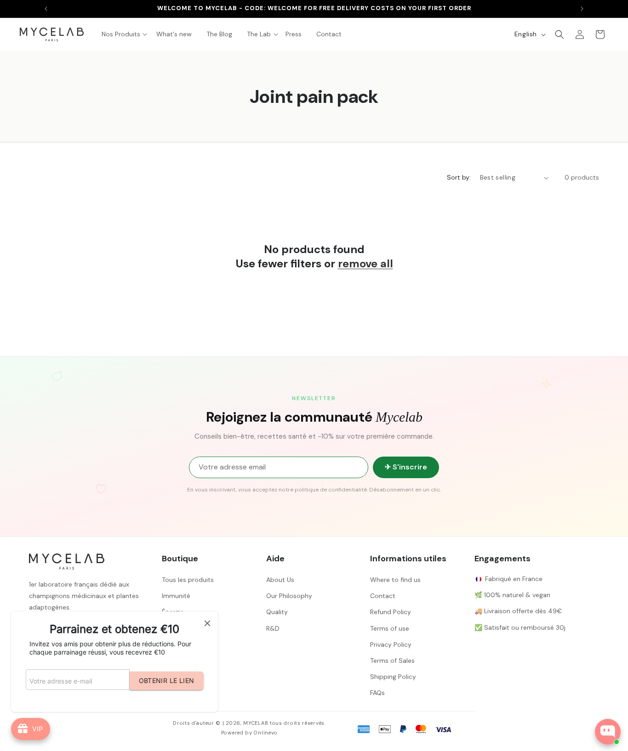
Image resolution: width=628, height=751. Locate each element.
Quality (277, 612)
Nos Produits (121, 34)
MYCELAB (255, 723)
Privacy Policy (390, 644)
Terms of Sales (392, 660)
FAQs (377, 693)
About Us (280, 580)
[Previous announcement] (46, 8)
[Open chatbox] (608, 732)
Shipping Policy (393, 676)
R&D (273, 628)
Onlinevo (266, 732)
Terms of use (389, 628)
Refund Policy (390, 612)
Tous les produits (188, 580)
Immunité (176, 596)
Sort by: (459, 177)
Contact (382, 596)
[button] (259, 34)
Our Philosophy (289, 596)
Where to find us (395, 580)
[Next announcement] (582, 8)
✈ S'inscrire (406, 467)
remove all (365, 263)
